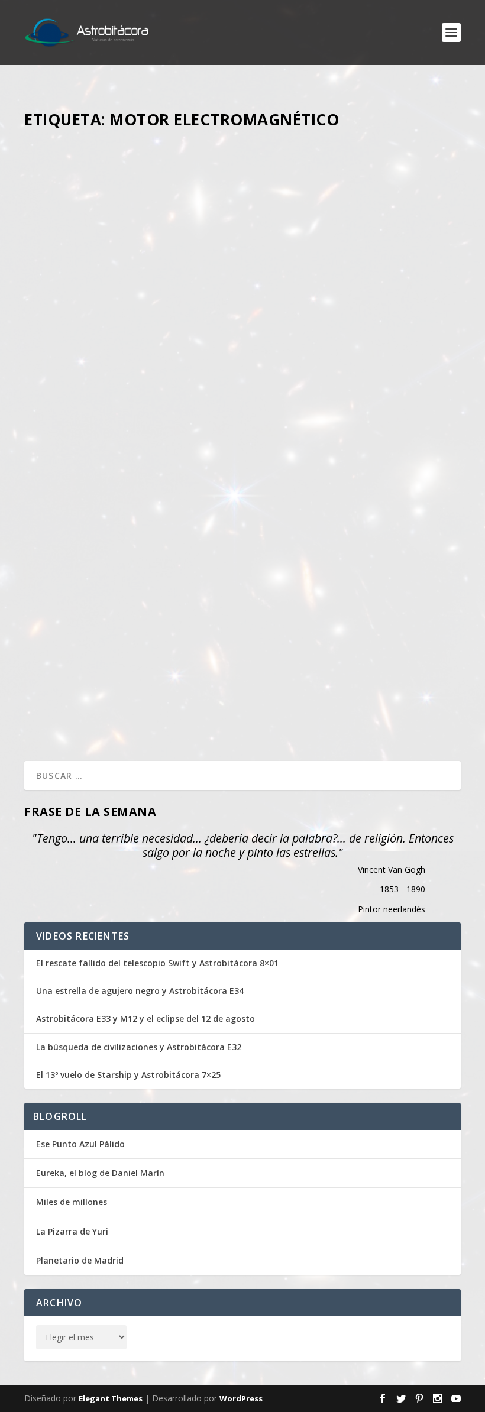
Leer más (62, 297)
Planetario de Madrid (80, 1260)
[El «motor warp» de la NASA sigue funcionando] (242, 480)
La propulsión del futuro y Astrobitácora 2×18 (168, 154)
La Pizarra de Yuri (72, 1231)
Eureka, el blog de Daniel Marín (100, 1172)
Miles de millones (71, 1201)
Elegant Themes (111, 1398)
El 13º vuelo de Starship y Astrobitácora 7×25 (128, 1075)
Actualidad (214, 663)
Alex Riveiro (105, 173)
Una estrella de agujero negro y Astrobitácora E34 (140, 991)
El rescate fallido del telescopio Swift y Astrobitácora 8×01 (157, 963)
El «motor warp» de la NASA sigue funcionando (168, 643)
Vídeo (209, 173)
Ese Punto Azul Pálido (80, 1143)
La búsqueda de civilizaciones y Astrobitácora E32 (138, 1047)
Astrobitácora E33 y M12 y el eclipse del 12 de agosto (145, 1018)
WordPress (241, 1398)
